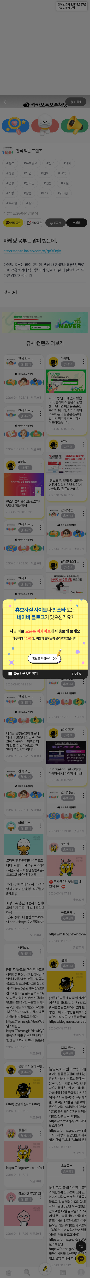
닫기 (75, 674)
